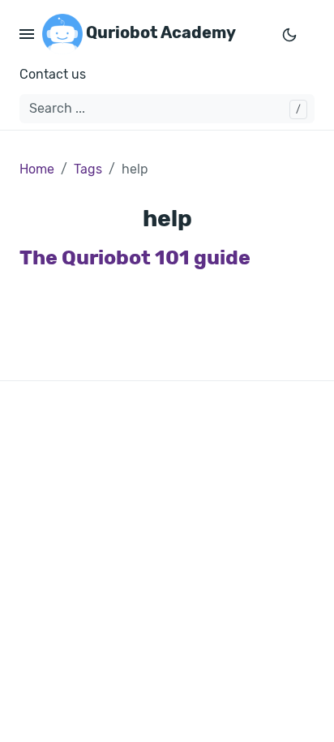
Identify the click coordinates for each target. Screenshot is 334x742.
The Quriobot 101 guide (134, 257)
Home (36, 169)
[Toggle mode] (289, 34)
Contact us (52, 74)
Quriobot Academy (159, 32)
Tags (88, 169)
